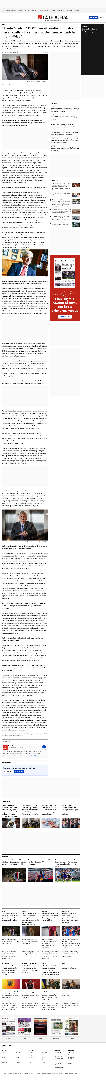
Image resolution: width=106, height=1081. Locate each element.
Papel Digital (69, 10)
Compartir (5, 85)
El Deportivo (34, 10)
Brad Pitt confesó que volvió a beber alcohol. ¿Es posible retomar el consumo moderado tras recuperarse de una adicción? (50, 954)
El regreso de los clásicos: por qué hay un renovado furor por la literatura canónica (30, 1005)
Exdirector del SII (17, 734)
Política (8, 10)
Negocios (20, 10)
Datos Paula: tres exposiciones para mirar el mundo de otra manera (70, 1005)
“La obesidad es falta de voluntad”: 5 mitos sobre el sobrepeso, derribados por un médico (64, 133)
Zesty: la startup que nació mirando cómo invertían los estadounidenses (30, 941)
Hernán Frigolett (36, 734)
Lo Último (52, 10)
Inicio (3, 10)
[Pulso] (24, 1036)
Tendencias (45, 911)
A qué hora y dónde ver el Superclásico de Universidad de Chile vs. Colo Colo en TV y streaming (67, 863)
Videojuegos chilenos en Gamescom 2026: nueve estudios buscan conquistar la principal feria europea (10, 1006)
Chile (3, 911)
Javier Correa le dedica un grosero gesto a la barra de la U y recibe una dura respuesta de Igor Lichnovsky (70, 954)
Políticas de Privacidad (31, 755)
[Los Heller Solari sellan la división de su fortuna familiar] (76, 195)
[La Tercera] (9, 1036)
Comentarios (13, 85)
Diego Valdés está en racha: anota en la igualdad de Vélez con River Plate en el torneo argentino (70, 918)
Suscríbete (19, 771)
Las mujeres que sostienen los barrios (69, 967)
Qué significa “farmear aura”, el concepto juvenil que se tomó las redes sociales (70, 810)
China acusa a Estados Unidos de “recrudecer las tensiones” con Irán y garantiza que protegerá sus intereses (50, 1006)
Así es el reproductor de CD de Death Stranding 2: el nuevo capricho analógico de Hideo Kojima (10, 970)
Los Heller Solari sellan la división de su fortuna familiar (61, 194)
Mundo (41, 10)
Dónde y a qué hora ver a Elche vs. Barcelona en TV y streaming (40, 862)
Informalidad (18, 735)
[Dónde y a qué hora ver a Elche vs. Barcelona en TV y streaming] (40, 875)
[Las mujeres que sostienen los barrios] (71, 984)
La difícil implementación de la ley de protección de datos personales (61, 223)
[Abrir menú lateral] (2, 18)
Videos (46, 10)
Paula (63, 963)
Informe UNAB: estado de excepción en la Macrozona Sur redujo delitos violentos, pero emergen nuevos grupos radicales (64, 126)
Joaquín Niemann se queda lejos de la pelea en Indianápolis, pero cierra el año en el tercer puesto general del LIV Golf (71, 943)
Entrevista (10, 734)
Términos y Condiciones (20, 755)
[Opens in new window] (40, 1036)
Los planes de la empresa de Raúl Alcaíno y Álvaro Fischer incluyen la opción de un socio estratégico (61, 217)
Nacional (13, 10)
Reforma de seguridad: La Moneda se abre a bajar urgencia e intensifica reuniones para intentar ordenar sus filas (9, 954)
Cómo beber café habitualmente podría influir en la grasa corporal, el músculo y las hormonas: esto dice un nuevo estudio (10, 811)
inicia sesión (8, 771)
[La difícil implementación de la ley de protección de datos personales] (76, 224)
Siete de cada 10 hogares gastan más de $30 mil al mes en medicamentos (10, 941)
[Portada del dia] (64, 287)
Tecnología (27, 10)
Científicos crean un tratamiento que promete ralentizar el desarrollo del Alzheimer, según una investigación (65, 148)
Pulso (4, 25)
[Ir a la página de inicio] (53, 17)
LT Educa (76, 10)
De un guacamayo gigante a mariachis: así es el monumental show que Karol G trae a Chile (30, 994)
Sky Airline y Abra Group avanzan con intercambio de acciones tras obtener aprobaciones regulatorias (61, 211)
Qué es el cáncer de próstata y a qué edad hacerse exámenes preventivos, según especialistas (50, 810)
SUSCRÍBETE (64, 317)
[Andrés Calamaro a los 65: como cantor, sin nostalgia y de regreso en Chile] (31, 984)
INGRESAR (102, 17)
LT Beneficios (60, 10)
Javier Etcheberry (27, 734)
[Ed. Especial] (56, 1036)
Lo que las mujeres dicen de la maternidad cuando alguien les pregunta (70, 993)
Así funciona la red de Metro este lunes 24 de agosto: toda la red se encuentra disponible (14, 862)
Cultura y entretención (29, 963)
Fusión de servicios (10, 735)
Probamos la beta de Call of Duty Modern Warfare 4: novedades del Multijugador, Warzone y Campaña (30, 810)
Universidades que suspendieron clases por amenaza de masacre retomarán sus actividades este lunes (64, 118)
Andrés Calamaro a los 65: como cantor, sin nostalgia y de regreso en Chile (30, 969)
